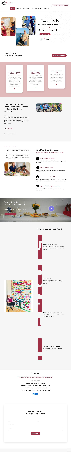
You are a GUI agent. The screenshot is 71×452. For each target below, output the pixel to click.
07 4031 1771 (46, 39)
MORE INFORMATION (45, 34)
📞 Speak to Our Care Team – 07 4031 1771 (60, 5)
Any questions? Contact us (58, 34)
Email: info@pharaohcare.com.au (35, 383)
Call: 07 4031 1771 (35, 381)
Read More (10, 128)
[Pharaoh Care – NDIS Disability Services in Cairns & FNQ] (7, 3)
